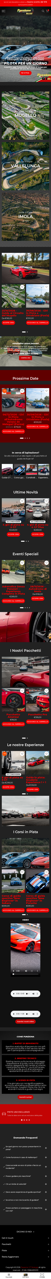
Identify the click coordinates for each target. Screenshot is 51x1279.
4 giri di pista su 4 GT (13, 526)
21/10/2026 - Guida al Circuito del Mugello (13, 313)
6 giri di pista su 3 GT (12, 778)
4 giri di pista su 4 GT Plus (37, 526)
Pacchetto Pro (37, 714)
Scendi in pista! (25, 1097)
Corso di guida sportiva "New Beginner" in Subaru (11, 899)
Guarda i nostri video (25, 1021)
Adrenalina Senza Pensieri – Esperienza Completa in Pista (13, 590)
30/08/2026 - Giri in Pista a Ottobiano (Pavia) (37, 313)
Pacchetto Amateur (13, 715)
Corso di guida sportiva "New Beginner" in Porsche (35, 899)
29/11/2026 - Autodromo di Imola (38, 589)
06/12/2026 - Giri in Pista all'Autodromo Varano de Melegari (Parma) (13, 419)
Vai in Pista (25, 73)
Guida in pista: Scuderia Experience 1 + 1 (36, 780)
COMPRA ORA (25, 358)
